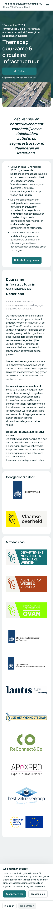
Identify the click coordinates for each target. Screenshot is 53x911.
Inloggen (9, 905)
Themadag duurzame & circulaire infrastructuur (22, 3)
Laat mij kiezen (37, 886)
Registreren (27, 905)
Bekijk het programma (26, 260)
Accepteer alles (14, 894)
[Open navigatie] (48, 5)
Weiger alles (38, 894)
